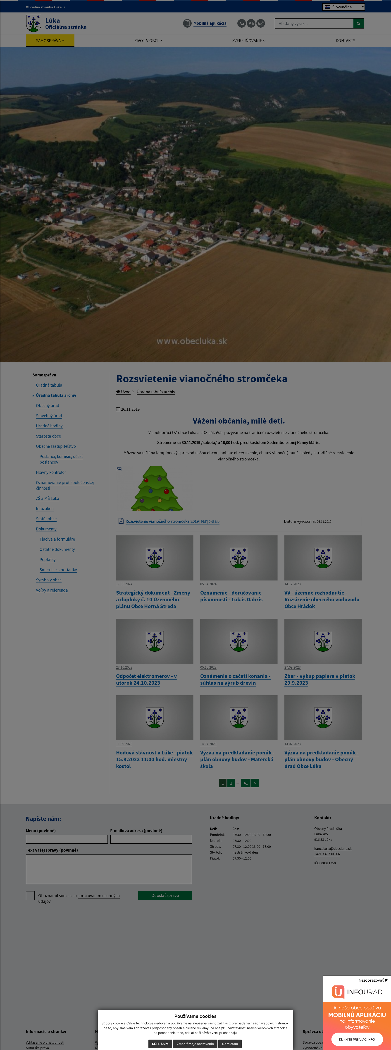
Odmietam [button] (230, 1044)
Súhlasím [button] (160, 1044)
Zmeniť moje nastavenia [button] (195, 1044)
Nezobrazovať (371, 980)
